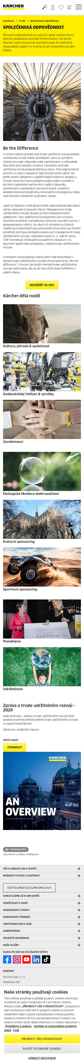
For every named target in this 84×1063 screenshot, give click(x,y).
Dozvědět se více (42, 285)
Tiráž (16, 1030)
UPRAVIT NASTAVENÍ (42, 1058)
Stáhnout (14, 747)
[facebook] (7, 959)
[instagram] (17, 959)
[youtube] (26, 959)
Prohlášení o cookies (18, 1026)
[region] (42, 1024)
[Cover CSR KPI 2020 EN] (42, 791)
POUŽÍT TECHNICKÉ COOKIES (42, 1049)
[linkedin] (36, 959)
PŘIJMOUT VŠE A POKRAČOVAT (42, 1039)
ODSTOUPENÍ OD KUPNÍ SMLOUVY (29, 888)
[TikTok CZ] (46, 959)
